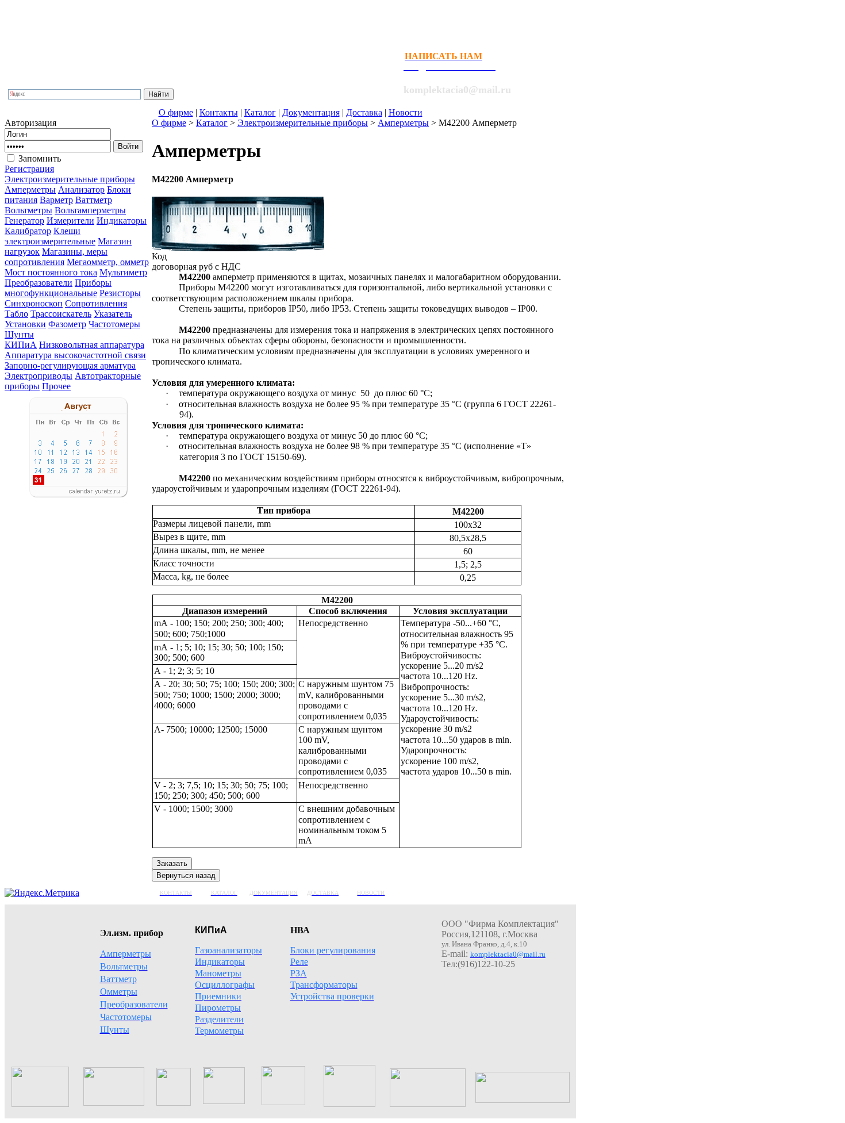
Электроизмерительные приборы (302, 123)
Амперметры (403, 123)
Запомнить (39, 158)
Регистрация (29, 169)
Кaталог (212, 123)
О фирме (169, 123)
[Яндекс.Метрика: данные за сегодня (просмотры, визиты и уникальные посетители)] (42, 893)
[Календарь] (78, 494)
